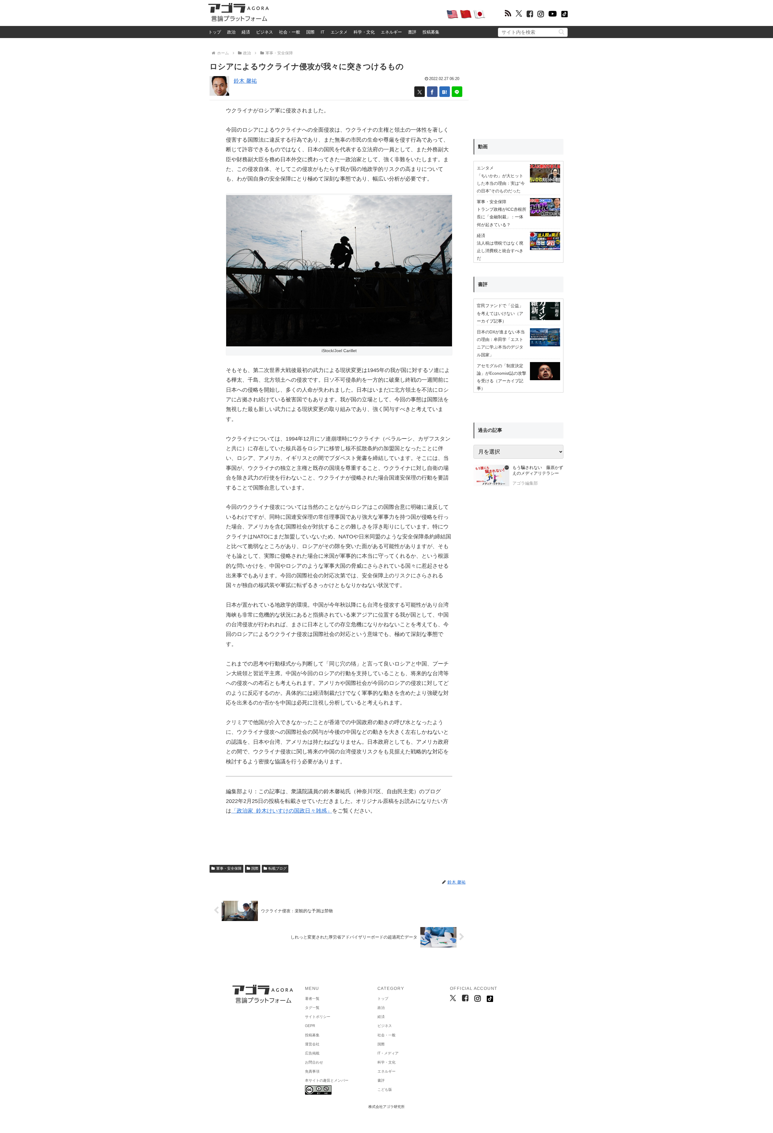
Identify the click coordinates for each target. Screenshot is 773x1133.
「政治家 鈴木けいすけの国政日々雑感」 (281, 811)
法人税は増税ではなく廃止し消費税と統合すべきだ (500, 251)
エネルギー (391, 32)
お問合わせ (314, 1062)
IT (323, 32)
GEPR (310, 1026)
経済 (246, 32)
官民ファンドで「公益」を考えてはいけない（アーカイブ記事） (500, 313)
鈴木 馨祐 (245, 81)
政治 (231, 32)
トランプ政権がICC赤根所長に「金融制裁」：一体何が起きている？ (501, 217)
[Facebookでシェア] (432, 91)
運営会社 (312, 1044)
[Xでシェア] (419, 91)
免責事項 (312, 1071)
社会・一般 (289, 32)
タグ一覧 (312, 1008)
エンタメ (339, 32)
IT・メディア (388, 1053)
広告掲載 (312, 1053)
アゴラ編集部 (525, 483)
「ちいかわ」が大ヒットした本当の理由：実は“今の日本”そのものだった (501, 183)
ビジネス (264, 32)
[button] (561, 31)
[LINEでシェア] (457, 91)
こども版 (384, 1089)
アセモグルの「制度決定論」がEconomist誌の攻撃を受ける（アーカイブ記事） (501, 377)
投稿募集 (430, 32)
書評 (412, 32)
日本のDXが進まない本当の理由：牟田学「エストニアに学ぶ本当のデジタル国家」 (501, 343)
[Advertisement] (357, 14)
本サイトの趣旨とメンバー (326, 1080)
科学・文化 (364, 32)
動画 (483, 146)
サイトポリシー (317, 1017)
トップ (214, 32)
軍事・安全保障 (229, 868)
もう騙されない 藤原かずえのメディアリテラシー (537, 470)
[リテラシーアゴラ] (491, 476)
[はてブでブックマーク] (444, 91)
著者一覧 (312, 999)
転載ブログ (277, 868)
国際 (310, 32)
